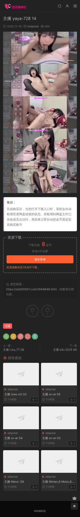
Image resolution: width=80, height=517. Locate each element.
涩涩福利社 (15, 6)
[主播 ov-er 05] (59, 374)
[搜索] (59, 6)
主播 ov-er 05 (51, 394)
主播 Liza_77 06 (13, 349)
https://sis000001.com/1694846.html (31, 289)
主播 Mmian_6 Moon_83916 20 (58, 482)
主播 (7, 325)
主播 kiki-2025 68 (65, 349)
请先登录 (40, 259)
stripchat (33, 26)
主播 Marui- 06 (14, 481)
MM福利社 (40, 510)
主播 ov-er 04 (13, 438)
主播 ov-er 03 (51, 438)
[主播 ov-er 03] (59, 417)
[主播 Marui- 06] (21, 461)
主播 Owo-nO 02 (15, 394)
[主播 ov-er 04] (21, 417)
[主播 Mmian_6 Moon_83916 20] (59, 461)
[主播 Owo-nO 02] (21, 374)
